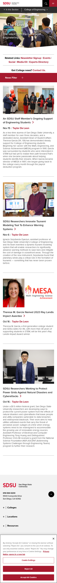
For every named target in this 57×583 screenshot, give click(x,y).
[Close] (53, 538)
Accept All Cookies (28, 577)
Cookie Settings (28, 560)
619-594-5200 (9, 493)
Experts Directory (39, 62)
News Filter (11, 77)
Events (47, 58)
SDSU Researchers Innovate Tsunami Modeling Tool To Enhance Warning (24, 225)
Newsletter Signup (31, 58)
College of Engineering (34, 9)
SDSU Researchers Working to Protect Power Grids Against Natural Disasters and (27, 392)
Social (12, 62)
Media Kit (22, 62)
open (45, 3)
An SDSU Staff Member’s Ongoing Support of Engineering (28, 120)
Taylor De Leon (21, 128)
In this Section (12, 9)
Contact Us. (39, 70)
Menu (53, 3)
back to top (51, 494)
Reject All (28, 568)
